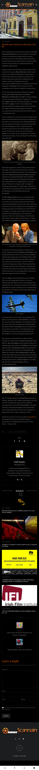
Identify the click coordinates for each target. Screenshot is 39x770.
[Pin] (24, 441)
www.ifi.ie (32, 417)
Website (23, 699)
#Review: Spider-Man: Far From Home (20, 648)
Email (3, 699)
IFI (10, 431)
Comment (5, 669)
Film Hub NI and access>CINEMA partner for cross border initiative (18, 511)
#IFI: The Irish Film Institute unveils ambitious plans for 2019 (18, 612)
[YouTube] (23, 739)
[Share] (14, 441)
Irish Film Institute (20, 431)
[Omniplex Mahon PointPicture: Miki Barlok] (19, 527)
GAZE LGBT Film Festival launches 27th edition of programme (19, 633)
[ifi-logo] (19, 595)
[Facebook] (15, 739)
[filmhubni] (19, 502)
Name (4, 691)
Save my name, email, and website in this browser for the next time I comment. (18, 708)
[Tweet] (19, 441)
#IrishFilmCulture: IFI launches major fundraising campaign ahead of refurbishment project (18, 580)
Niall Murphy (19, 462)
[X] (19, 739)
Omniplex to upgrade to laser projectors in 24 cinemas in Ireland (19, 545)
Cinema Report (6, 41)
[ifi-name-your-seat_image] (19, 562)
